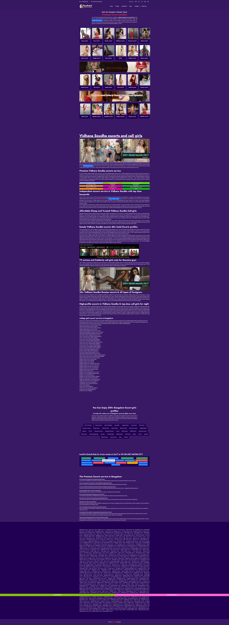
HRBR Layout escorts (127, 539)
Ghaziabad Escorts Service (87, 462)
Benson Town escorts (108, 534)
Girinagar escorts (145, 596)
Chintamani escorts (130, 584)
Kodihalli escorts (98, 565)
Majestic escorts (114, 581)
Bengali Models (143, 428)
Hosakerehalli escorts (84, 585)
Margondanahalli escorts (84, 592)
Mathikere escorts (83, 546)
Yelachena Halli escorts (84, 555)
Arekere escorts (90, 561)
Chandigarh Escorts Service (108, 460)
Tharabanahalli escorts (128, 599)
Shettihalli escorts (142, 564)
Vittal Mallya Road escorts (92, 554)
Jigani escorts (142, 541)
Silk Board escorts (136, 561)
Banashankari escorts (110, 532)
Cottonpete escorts (116, 592)
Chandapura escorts (100, 535)
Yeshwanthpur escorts (103, 555)
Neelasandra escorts (83, 586)
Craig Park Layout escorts (120, 609)
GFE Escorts (127, 434)
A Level (117, 431)
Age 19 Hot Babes (108, 425)
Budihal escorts (131, 602)
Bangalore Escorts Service (113, 458)
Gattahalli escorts (105, 608)
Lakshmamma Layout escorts (85, 609)
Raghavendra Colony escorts (85, 611)
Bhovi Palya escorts (123, 608)
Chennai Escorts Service (142, 458)
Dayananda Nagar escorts (125, 562)
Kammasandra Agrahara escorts (117, 561)
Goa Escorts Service (86, 458)
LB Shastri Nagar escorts (120, 544)
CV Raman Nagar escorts (144, 566)
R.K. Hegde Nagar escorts (143, 591)
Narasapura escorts (87, 576)
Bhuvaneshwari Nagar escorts (120, 534)
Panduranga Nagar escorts (136, 548)
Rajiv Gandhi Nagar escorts (95, 608)
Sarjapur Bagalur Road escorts (128, 571)
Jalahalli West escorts (138, 572)
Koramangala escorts (88, 544)
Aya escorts (97, 87)
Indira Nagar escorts (145, 539)
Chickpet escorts (119, 535)
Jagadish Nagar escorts (94, 586)
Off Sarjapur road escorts (104, 585)
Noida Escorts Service (98, 462)
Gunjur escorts (83, 561)
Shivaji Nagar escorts (105, 551)
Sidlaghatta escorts (93, 579)
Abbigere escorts (117, 531)
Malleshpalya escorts (112, 545)
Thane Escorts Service (143, 462)
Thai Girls (103, 434)
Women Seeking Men (93, 434)
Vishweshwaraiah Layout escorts (100, 578)
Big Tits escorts (98, 425)
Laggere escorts (101, 579)
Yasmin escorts (108, 41)
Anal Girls (146, 434)
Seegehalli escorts (145, 599)
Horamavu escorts (110, 539)
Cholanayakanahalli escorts (117, 601)
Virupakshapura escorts (117, 604)
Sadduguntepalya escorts (118, 588)
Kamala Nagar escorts (126, 585)
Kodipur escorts (121, 591)
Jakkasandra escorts (97, 605)
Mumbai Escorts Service (99, 458)
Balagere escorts (128, 606)
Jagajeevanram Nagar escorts (94, 541)
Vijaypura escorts (83, 582)
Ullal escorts (89, 578)
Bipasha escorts (97, 116)
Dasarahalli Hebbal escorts (89, 536)
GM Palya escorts (100, 538)
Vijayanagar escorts (125, 566)
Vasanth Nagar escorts (130, 552)
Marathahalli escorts (83, 529)
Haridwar (84, 431)
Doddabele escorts (119, 606)
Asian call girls (114, 428)
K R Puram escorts (117, 566)
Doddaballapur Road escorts (102, 536)
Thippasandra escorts (97, 552)
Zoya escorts (84, 41)
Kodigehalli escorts (90, 565)
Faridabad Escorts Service (141, 460)
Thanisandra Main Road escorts (86, 572)
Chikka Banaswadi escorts (143, 608)
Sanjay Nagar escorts (133, 564)
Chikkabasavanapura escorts (117, 599)
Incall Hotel (124, 6)
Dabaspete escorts (118, 582)
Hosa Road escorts (92, 582)
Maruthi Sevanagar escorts (143, 545)
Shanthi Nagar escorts (95, 551)
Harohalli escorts (106, 599)
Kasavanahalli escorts (144, 555)
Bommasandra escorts (139, 534)
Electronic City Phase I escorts (139, 536)
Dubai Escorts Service (143, 464)
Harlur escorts (107, 561)
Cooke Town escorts (140, 535)
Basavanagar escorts (138, 532)
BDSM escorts (133, 431)
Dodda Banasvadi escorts (137, 562)
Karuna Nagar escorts (112, 598)
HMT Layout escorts (110, 606)
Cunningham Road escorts (111, 529)
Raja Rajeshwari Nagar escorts (90, 564)
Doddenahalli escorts (95, 592)
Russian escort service (84, 325)
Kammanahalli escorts (108, 542)
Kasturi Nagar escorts (125, 556)
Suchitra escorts (120, 116)
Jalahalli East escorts (142, 568)
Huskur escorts (103, 589)
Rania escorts (84, 58)
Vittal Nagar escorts (120, 568)
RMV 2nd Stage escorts (95, 559)
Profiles (117, 6)
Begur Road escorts (98, 561)
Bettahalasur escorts (83, 579)
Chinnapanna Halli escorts (128, 604)
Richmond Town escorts (124, 555)
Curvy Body (117, 425)
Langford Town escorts (113, 555)
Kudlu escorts (135, 606)
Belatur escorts (137, 599)
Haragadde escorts (104, 586)
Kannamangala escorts (84, 589)
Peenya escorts (146, 548)
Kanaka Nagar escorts (128, 601)
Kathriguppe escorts (83, 598)
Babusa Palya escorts (84, 559)
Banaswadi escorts (119, 532)
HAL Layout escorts (100, 558)
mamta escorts (132, 87)
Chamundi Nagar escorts (139, 601)
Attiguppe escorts (112, 578)
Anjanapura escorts (83, 532)
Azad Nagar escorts (100, 532)
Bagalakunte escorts (112, 586)
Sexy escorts (134, 425)
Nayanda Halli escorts (106, 601)
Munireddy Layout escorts (111, 602)
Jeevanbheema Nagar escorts (132, 541)
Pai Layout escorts (117, 548)
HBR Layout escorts (127, 538)
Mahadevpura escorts (90, 545)
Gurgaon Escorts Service (129, 460)
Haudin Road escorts (118, 538)
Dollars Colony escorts (113, 536)
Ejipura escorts (129, 536)
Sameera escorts (132, 41)
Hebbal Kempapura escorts (128, 542)
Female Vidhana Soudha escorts (111, 229)
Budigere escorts (146, 558)
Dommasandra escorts (139, 575)
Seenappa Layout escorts (141, 605)
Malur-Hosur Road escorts (85, 581)
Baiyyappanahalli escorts (144, 585)
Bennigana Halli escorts (109, 575)
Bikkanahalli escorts (87, 566)
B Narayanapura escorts (107, 605)
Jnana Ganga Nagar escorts (112, 579)
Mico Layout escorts (102, 568)
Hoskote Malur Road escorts (131, 586)
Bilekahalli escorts (83, 558)
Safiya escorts (144, 41)
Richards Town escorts (84, 556)
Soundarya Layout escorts (95, 591)
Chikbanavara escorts (128, 572)
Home (111, 6)
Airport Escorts (113, 437)
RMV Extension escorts (114, 564)
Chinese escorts (105, 428)
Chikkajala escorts (127, 582)
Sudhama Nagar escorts (128, 575)
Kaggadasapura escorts (88, 542)
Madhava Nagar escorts (97, 611)
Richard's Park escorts (98, 572)
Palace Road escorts (125, 548)
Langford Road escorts (120, 574)
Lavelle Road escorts (130, 544)
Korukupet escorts (139, 604)
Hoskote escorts (118, 539)
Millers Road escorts (92, 546)
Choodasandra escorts (106, 581)
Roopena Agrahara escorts (130, 605)
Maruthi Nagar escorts (133, 545)
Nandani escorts (144, 116)
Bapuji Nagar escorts (129, 532)
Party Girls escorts (143, 431)
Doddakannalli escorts (108, 596)
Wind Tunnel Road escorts (143, 554)
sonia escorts (120, 87)
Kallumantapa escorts (122, 602)
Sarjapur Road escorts (97, 566)
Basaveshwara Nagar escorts (89, 534)
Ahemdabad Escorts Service (87, 464)
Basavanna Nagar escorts (134, 559)
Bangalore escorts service (97, 20)
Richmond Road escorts (115, 549)
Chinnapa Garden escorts (143, 609)
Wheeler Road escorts (103, 554)
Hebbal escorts (136, 538)
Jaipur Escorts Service (121, 462)
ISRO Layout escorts (115, 556)
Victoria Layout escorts (98, 575)
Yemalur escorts (121, 586)
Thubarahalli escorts (116, 559)
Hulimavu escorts (136, 539)
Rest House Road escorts (95, 556)
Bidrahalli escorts (134, 579)
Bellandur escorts (87, 569)
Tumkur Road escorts (116, 565)
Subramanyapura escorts (138, 574)
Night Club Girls (119, 434)
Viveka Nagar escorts (137, 589)
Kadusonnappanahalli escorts (90, 584)
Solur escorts (122, 584)
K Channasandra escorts (133, 598)
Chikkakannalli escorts (95, 601)
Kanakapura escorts (118, 542)
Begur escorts (100, 534)
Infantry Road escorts (98, 574)
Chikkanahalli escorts (144, 561)
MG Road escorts (121, 529)
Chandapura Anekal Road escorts (131, 569)
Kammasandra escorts (129, 588)
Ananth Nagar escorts (133, 608)
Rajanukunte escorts (104, 549)
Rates (130, 6)
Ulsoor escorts (106, 552)
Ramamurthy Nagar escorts (103, 564)
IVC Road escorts (146, 581)
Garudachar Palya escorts (118, 605)
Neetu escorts (132, 116)
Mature (134, 434)
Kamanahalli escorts (84, 591)
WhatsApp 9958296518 (172, 594)
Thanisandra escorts (87, 552)
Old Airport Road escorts (127, 531)
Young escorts (84, 434)
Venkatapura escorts (116, 571)
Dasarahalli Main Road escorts (142, 571)
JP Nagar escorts (111, 568)
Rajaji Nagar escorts (95, 549)
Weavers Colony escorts (105, 592)
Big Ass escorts (123, 428)
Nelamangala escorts (111, 546)
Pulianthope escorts (87, 605)
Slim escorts (141, 425)
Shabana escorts (120, 41)
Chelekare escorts (110, 609)
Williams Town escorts (122, 554)
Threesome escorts (98, 431)
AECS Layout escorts (106, 556)
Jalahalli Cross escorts (113, 584)
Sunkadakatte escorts (123, 581)
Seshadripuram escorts (84, 551)
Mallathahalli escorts (121, 578)
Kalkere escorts (128, 574)
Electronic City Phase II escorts (142, 584)
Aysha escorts (108, 87)
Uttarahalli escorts (114, 552)
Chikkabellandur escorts (136, 596)
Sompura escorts (92, 598)
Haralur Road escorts (130, 529)
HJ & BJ (90, 431)
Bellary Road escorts (84, 562)
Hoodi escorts (103, 539)
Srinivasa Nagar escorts (125, 551)
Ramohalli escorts (128, 589)
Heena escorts (144, 58)
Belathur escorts (89, 588)
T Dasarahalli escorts (94, 585)
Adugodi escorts (118, 575)
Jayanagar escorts (112, 541)
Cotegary (137, 6)
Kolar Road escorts (107, 565)
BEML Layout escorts (94, 562)
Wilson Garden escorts (133, 554)
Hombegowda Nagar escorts (93, 539)
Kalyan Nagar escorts (98, 542)
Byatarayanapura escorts (144, 606)
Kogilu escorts (105, 591)
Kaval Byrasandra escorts (117, 569)
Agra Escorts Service (116, 464)
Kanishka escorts (108, 116)
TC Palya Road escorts (107, 566)
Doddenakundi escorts (145, 559)
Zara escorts (96, 41)
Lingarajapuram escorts (141, 544)
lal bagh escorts (121, 558)
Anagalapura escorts (134, 592)
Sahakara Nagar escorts (137, 549)
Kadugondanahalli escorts (117, 572)
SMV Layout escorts (88, 575)
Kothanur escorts (97, 544)
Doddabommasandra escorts (132, 578)
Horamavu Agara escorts (100, 602)
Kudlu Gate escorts (93, 568)
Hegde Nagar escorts (144, 538)
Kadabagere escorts (108, 588)
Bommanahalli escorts (96, 571)
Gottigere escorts (91, 558)
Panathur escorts (134, 556)
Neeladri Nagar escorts (122, 598)
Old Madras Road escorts (144, 546)
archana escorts (144, 87)
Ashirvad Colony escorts (88, 602)
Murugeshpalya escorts (106, 569)
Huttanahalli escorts (125, 592)
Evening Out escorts (109, 431)
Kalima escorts (132, 58)
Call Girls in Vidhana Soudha (114, 198)
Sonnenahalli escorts (107, 604)
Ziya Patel (114, 622)
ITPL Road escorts (83, 541)
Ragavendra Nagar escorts (124, 579)
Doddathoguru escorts (102, 598)
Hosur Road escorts (109, 531)
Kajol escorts (84, 116)
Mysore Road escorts (102, 546)
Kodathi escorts (126, 596)
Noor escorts (108, 58)
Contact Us (143, 6)
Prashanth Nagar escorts (85, 571)
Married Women (104, 437)
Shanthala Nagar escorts (132, 609)
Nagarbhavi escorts (96, 569)
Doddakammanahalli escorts (85, 596)
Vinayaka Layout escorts (97, 596)
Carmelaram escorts (118, 596)
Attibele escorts (92, 532)
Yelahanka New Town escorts (111, 558)
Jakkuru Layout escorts (84, 601)
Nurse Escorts (125, 431)
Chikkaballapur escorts (134, 555)
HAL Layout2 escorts (108, 538)
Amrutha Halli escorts (137, 531)
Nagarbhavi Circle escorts (105, 559)
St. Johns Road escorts (137, 551)
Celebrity (126, 437)
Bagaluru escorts (138, 558)
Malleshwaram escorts (123, 545)
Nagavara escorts (124, 559)
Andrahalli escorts (146, 589)
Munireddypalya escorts (108, 611)
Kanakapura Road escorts (143, 556)
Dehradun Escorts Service (109, 462)
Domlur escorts (122, 536)
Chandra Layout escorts (110, 535)
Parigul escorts (96, 58)
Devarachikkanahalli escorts (116, 576)
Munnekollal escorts (83, 599)
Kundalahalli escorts (139, 529)
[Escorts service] (109, 251)
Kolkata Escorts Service (86, 460)
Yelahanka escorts (94, 555)
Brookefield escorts (90, 531)
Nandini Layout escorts (102, 584)
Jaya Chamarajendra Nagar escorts (142, 588)
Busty (120, 437)
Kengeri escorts (138, 542)
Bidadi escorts (130, 534)
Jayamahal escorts (121, 541)
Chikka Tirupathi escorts (144, 579)
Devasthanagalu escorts (144, 598)
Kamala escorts (134, 585)
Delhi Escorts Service (120, 460)
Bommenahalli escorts (111, 589)
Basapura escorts (138, 576)
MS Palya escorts (106, 576)
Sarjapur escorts (145, 549)
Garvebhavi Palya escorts (140, 602)
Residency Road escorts (108, 574)
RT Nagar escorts (124, 564)
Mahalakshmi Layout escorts (101, 545)
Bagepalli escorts (100, 582)
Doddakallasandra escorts (90, 606)
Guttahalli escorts (113, 591)
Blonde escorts (96, 428)
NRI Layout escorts (142, 586)
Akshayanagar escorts (116, 585)
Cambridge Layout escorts (89, 535)
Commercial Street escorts (129, 535)
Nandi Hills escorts (134, 566)
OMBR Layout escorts (84, 548)
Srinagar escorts (120, 589)
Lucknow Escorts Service (96, 460)
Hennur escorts (82, 539)
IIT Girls (140, 434)
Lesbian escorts (125, 425)
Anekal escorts (146, 531)
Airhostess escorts (133, 428)
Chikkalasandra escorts (144, 592)
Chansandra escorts (103, 562)
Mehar (120, 58)
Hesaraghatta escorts (97, 576)
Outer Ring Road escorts (95, 548)
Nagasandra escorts (109, 582)
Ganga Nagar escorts (90, 538)
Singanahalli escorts (135, 582)
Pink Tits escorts (88, 425)
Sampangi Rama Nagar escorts (137, 565)
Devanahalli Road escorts (114, 562)
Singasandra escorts (115, 551)
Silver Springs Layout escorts (95, 599)
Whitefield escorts (113, 554)
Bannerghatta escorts (99, 531)
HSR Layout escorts (93, 529)
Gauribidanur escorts (106, 571)
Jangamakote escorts (129, 558)
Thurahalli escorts (108, 572)
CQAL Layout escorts (84, 608)
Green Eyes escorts (87, 428)
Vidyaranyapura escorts (141, 552)
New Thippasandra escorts (132, 546)
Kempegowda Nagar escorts (131, 568)
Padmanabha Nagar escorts (106, 548)
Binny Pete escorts (87, 604)
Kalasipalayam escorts (97, 604)
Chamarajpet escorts (83, 568)
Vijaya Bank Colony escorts (99, 609)
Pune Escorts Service (132, 462)
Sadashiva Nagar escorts (125, 549)
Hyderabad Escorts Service (127, 458)
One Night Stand (110, 434)
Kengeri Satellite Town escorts (135, 581)
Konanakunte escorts (88, 574)
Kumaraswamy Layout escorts (107, 544)
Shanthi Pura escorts (113, 608)
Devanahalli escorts (125, 565)
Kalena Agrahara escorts (99, 588)
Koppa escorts (128, 561)
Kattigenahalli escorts (144, 578)
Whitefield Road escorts (144, 569)
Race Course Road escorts (85, 549)
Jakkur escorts (104, 541)
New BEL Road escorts (121, 546)
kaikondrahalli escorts (96, 581)
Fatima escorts (84, 87)
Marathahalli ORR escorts (128, 576)
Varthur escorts (121, 552)
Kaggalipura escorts (101, 606)
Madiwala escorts (101, 529)
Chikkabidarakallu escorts (131, 591)
